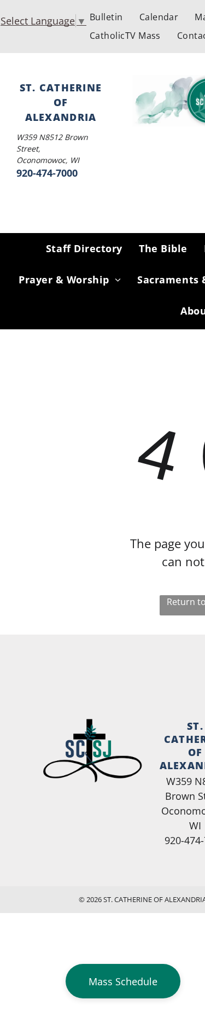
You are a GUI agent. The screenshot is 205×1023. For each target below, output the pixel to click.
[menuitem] (106, 17)
